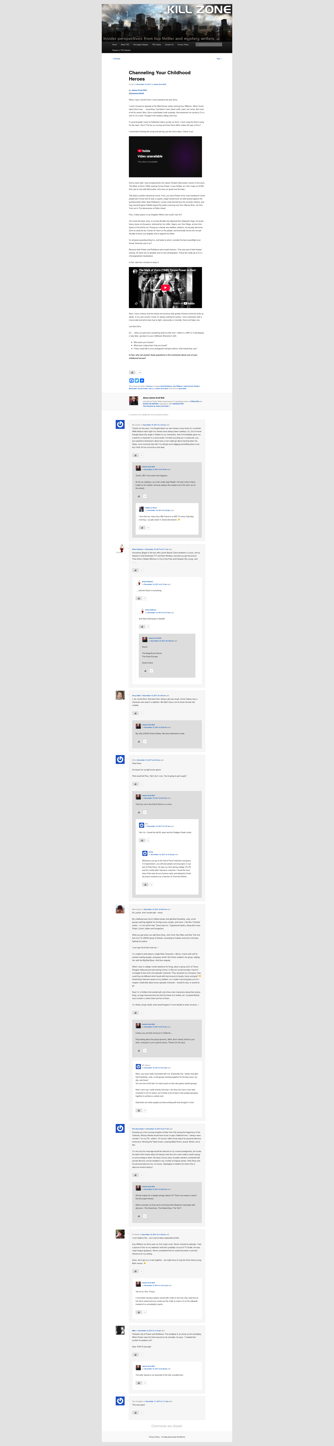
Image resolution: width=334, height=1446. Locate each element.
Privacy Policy (183, 44)
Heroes (149, 386)
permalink (182, 388)
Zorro (151, 388)
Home (114, 44)
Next (219, 58)
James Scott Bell (159, 84)
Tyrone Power (143, 388)
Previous (116, 58)
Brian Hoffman (137, 549)
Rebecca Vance (151, 507)
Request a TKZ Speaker (121, 50)
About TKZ (125, 44)
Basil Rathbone (166, 386)
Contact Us (169, 44)
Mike (134, 1330)
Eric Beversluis (138, 1129)
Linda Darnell (188, 386)
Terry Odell (136, 695)
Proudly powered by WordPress (173, 1437)
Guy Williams (178, 386)
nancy (151, 852)
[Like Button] (132, 372)
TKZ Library (156, 44)
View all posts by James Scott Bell (156, 406)
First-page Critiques (140, 44)
